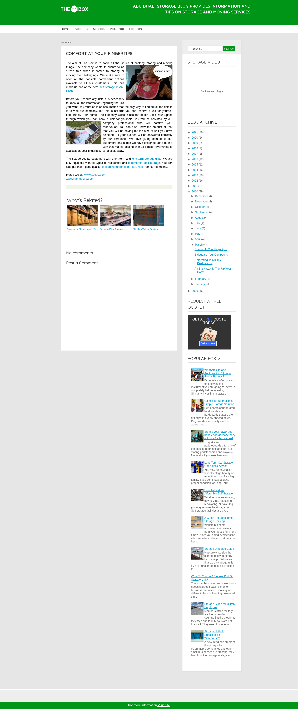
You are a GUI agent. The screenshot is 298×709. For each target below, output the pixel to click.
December (201, 196)
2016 (195, 159)
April (198, 239)
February (201, 278)
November (201, 201)
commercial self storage (144, 162)
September (202, 212)
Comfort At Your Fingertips (211, 249)
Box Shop (117, 29)
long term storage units (146, 158)
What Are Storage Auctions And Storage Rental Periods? (217, 373)
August (199, 217)
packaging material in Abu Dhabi (122, 166)
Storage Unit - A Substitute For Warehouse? (214, 634)
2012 (195, 180)
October (200, 206)
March (199, 244)
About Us (81, 29)
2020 (195, 137)
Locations (136, 29)
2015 (195, 164)
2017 (195, 153)
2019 (195, 143)
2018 (195, 148)
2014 (195, 169)
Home (65, 29)
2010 (195, 191)
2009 (195, 290)
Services (99, 29)
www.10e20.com (94, 174)
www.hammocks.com (79, 178)
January (200, 284)
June (198, 228)
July (198, 223)
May (198, 233)
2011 (195, 185)
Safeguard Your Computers (211, 254)
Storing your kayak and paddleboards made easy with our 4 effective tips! (219, 435)
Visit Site (163, 705)
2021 (195, 132)
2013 (195, 175)
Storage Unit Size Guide (219, 548)
